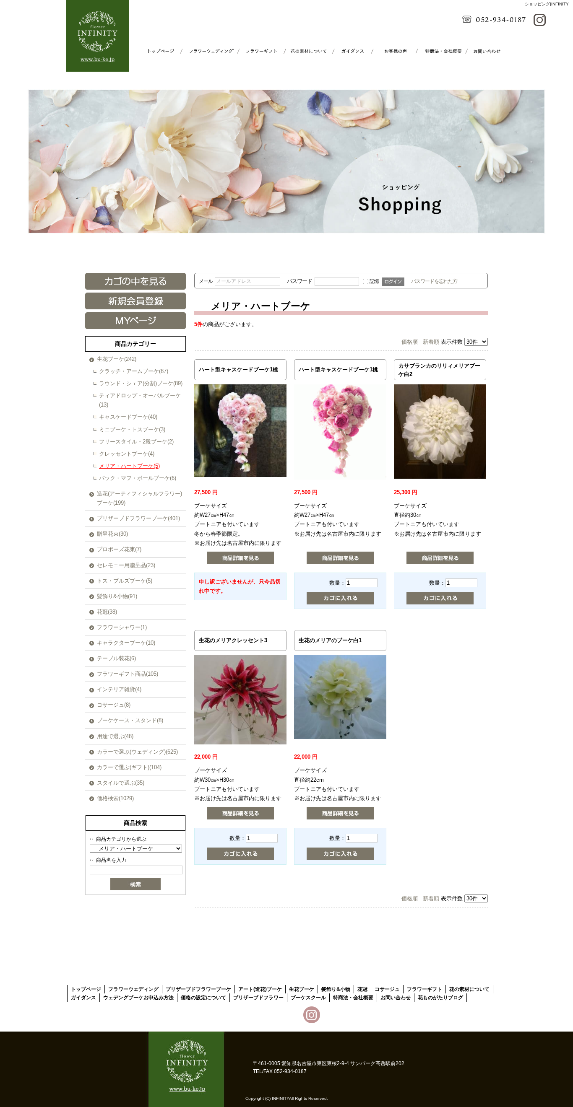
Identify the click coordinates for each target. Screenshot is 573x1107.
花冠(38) (107, 612)
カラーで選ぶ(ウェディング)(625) (137, 752)
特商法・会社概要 (438, 51)
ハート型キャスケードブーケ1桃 (238, 369)
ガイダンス (347, 51)
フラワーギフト (256, 51)
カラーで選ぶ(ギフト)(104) (129, 767)
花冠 (362, 989)
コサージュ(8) (113, 705)
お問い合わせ (484, 51)
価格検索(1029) (115, 798)
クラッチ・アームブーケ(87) (133, 371)
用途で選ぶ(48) (115, 736)
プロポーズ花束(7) (119, 549)
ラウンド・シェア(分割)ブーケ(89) (140, 383)
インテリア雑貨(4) (119, 689)
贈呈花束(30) (112, 534)
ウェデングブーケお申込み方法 (138, 998)
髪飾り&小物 (335, 989)
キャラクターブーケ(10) (126, 643)
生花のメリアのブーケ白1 (330, 640)
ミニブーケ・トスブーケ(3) (132, 429)
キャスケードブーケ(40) (128, 417)
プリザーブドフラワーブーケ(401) (138, 518)
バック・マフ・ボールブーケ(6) (137, 478)
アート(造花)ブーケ (260, 989)
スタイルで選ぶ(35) (120, 783)
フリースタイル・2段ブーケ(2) (136, 441)
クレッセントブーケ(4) (126, 454)
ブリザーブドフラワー (258, 998)
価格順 (409, 342)
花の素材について (301, 51)
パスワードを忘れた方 (434, 281)
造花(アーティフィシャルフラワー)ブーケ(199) (139, 498)
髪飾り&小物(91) (117, 596)
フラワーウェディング (210, 51)
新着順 (431, 342)
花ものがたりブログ (440, 998)
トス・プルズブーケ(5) (124, 581)
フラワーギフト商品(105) (127, 674)
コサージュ (387, 989)
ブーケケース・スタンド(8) (130, 720)
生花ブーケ (301, 989)
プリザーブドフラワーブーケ (198, 989)
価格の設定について (203, 998)
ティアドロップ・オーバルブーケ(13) (140, 400)
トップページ (164, 51)
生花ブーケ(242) (116, 359)
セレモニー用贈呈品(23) (126, 565)
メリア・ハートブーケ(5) (129, 466)
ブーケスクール (393, 51)
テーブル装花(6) (116, 658)
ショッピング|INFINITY (547, 4)
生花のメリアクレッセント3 (233, 640)
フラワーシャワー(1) (122, 627)
